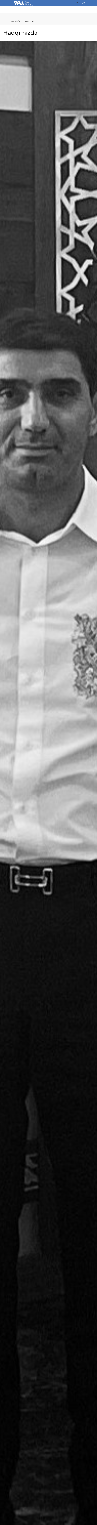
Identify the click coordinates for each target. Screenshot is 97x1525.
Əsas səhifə (15, 21)
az (83, 3)
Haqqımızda (29, 21)
